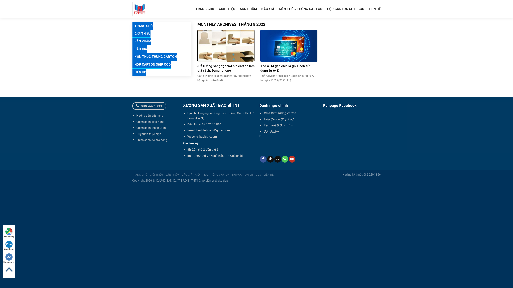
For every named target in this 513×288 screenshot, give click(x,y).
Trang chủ (205, 9)
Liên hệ (375, 9)
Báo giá (267, 9)
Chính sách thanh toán (151, 128)
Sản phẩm (248, 9)
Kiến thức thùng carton (301, 9)
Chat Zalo (9, 249)
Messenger (8, 262)
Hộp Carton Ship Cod (346, 9)
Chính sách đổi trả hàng (151, 140)
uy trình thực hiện (149, 134)
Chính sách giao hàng (150, 122)
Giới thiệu (227, 9)
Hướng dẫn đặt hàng (149, 115)
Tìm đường (9, 237)
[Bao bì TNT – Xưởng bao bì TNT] (154, 9)
